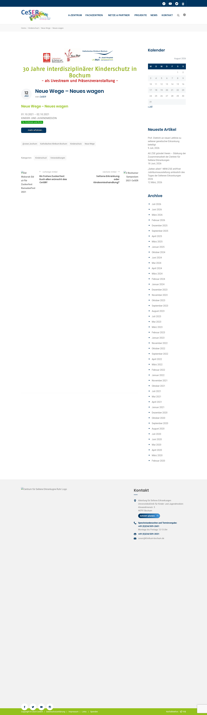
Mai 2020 (156, 444)
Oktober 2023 (158, 300)
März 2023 (157, 327)
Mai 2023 (156, 321)
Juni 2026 (157, 209)
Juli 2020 (156, 434)
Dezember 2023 (159, 289)
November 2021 (160, 380)
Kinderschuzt (33, 28)
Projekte (140, 15)
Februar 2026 (158, 220)
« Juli (150, 106)
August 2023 (158, 311)
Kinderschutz (76, 144)
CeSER (42, 96)
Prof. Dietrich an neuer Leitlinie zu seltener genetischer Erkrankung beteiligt (164, 141)
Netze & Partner (119, 15)
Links (84, 711)
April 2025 (157, 236)
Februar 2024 (158, 279)
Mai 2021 (156, 396)
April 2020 (157, 450)
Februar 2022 (158, 370)
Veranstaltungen (57, 158)
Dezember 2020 (159, 412)
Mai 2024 (156, 263)
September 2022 (160, 354)
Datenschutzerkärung (55, 711)
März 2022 (157, 364)
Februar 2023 (158, 332)
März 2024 (157, 273)
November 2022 (160, 343)
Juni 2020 (157, 439)
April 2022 (157, 359)
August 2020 (158, 428)
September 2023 (160, 305)
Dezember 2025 (159, 225)
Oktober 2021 (158, 386)
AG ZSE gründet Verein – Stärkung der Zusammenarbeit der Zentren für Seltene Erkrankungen (167, 156)
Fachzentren (94, 15)
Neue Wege (89, 144)
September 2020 (160, 423)
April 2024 (157, 268)
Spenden (94, 711)
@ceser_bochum (30, 144)
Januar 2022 (158, 375)
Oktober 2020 (158, 418)
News (154, 15)
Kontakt (167, 15)
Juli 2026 (156, 204)
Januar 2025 (158, 247)
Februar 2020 (158, 460)
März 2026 (157, 215)
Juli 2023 (156, 316)
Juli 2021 (156, 391)
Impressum (73, 711)
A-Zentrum (75, 15)
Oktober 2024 (158, 252)
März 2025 (157, 241)
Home (23, 28)
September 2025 (160, 231)
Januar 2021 (158, 407)
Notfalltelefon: (172, 711)
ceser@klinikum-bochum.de (151, 538)
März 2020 (157, 455)
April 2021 (157, 402)
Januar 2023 (158, 337)
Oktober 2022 (158, 348)
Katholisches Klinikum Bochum (53, 144)
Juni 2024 (157, 257)
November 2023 (160, 295)
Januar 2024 (158, 284)
